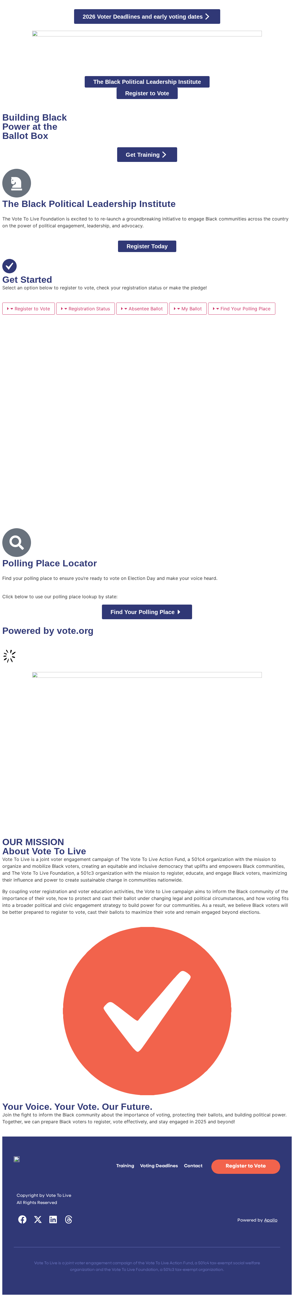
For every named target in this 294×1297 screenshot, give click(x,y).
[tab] (28, 309)
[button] (22, 1220)
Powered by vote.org (48, 631)
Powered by (257, 1220)
